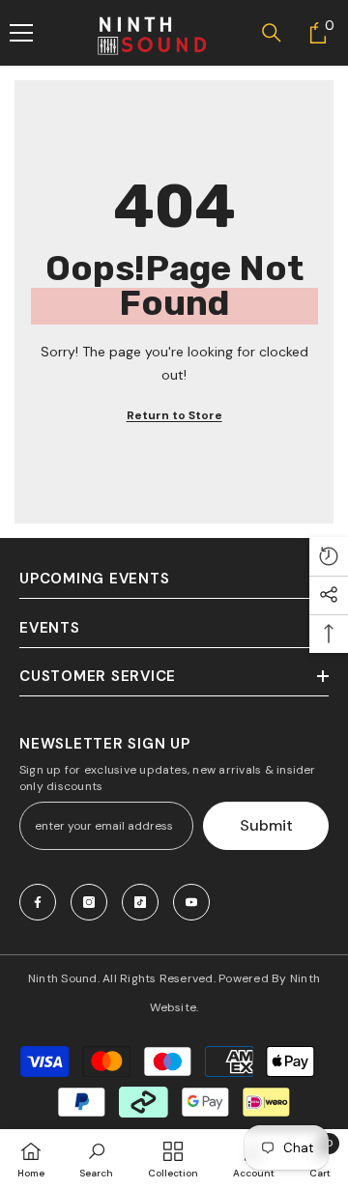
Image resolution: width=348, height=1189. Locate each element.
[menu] (21, 32)
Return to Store (174, 415)
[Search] (271, 32)
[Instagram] (89, 902)
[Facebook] (37, 902)
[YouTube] (191, 902)
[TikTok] (140, 902)
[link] (96, 1159)
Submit (266, 825)
